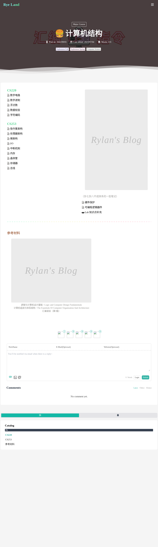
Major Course (79, 24)
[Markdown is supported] (11, 377)
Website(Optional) (111, 347)
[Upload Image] (15, 377)
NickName (13, 347)
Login (137, 377)
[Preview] (19, 377)
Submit (145, 377)
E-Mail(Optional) (63, 347)
